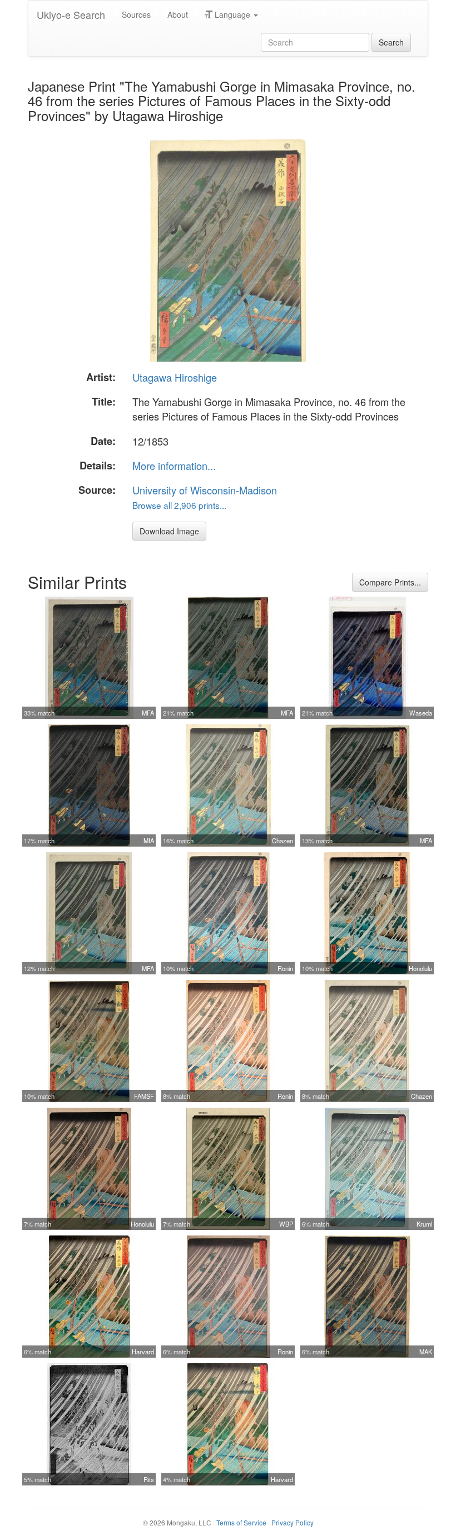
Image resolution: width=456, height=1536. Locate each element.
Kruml (424, 1223)
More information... (174, 465)
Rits (148, 1479)
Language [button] (232, 14)
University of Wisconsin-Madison (204, 490)
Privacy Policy (292, 1522)
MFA (148, 712)
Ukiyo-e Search (71, 14)
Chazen (282, 840)
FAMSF (144, 1096)
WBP (286, 1223)
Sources (136, 14)
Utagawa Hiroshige (174, 377)
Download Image (169, 531)
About (177, 14)
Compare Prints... (390, 582)
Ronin (285, 968)
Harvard (143, 1351)
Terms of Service (241, 1522)
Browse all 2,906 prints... (179, 505)
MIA (148, 840)
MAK (425, 1351)
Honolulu (420, 968)
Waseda (420, 712)
